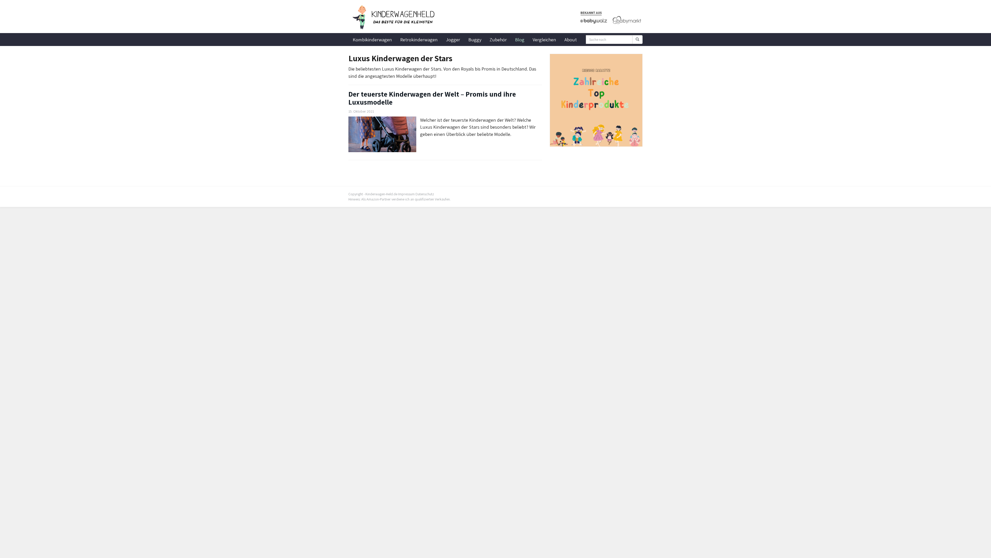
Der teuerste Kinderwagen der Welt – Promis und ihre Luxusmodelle (432, 98)
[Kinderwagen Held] (394, 17)
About (570, 39)
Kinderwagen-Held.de (381, 194)
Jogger (453, 39)
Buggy (474, 39)
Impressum (406, 194)
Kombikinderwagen (372, 39)
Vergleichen (544, 39)
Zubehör (498, 39)
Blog (519, 39)
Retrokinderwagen (419, 39)
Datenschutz (424, 194)
